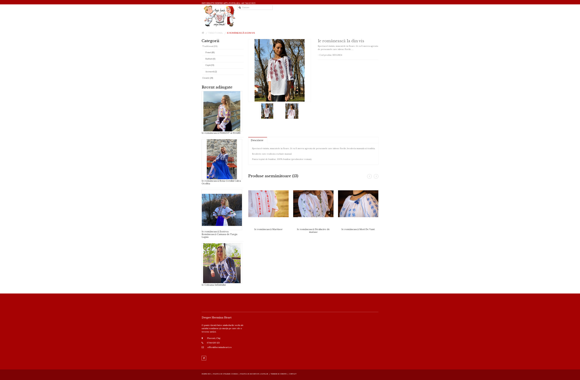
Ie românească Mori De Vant (358, 229)
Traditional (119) (210, 46)
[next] (376, 176)
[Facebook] (204, 358)
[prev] (369, 176)
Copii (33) (209, 65)
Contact (292, 374)
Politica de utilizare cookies (225, 374)
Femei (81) (210, 52)
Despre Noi (206, 374)
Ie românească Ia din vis (241, 33)
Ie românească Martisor (268, 229)
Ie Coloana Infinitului (214, 284)
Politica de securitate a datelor (254, 374)
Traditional (215, 33)
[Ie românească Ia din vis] (267, 110)
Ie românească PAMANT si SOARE (221, 132)
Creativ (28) (207, 78)
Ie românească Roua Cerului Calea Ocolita (221, 182)
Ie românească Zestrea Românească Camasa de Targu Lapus (219, 234)
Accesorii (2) (211, 71)
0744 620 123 (213, 342)
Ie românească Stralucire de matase (313, 230)
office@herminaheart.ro (219, 347)
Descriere (257, 140)
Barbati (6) (210, 59)
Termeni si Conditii (279, 374)
